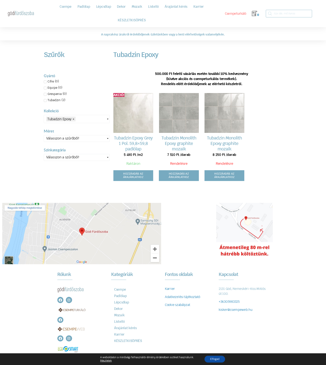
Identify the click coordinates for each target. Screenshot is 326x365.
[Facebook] (60, 300)
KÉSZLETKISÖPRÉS (132, 20)
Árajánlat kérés (176, 6)
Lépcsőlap (103, 6)
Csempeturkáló (235, 13)
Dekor (121, 6)
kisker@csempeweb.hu (235, 309)
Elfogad (214, 359)
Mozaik (137, 6)
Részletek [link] (106, 361)
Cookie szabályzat (177, 304)
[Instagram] (69, 300)
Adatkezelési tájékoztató (182, 297)
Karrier (198, 6)
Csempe (65, 6)
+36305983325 (229, 301)
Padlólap (84, 6)
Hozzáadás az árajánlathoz (133, 175)
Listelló (153, 6)
